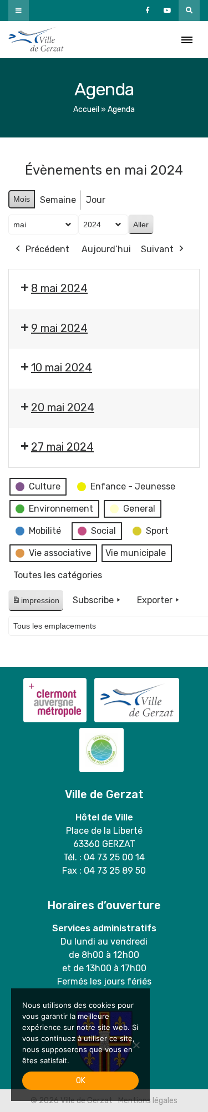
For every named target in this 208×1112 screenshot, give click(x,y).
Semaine (58, 200)
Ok (80, 1080)
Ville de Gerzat (36, 40)
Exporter (155, 600)
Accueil (86, 109)
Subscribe (93, 600)
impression (35, 603)
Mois (21, 199)
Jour (95, 200)
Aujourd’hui (106, 249)
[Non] (135, 1044)
